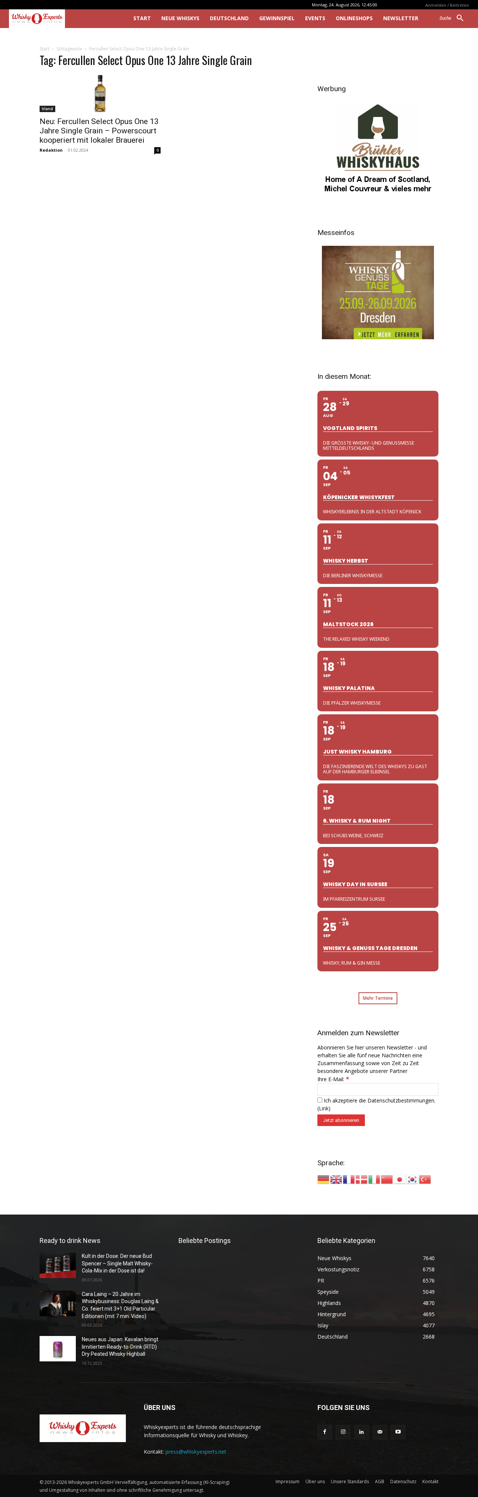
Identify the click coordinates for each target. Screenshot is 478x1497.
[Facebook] (324, 1432)
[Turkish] (425, 1178)
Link (324, 1108)
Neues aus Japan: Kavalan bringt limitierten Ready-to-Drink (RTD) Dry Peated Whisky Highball (120, 1346)
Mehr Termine (378, 998)
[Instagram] (343, 1432)
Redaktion (51, 150)
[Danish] (362, 1178)
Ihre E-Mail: (333, 1079)
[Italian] (374, 1178)
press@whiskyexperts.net (195, 1451)
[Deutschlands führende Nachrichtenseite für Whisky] (60, 18)
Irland (47, 108)
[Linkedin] (361, 1432)
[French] (349, 1178)
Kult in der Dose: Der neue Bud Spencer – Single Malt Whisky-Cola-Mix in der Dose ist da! (117, 1263)
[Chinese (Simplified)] (387, 1178)
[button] (454, 18)
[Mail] (380, 1432)
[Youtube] (398, 1432)
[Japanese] (400, 1178)
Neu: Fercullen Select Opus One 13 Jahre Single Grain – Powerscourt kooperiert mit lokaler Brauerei (99, 131)
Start (44, 49)
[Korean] (412, 1178)
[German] (323, 1178)
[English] (336, 1178)
